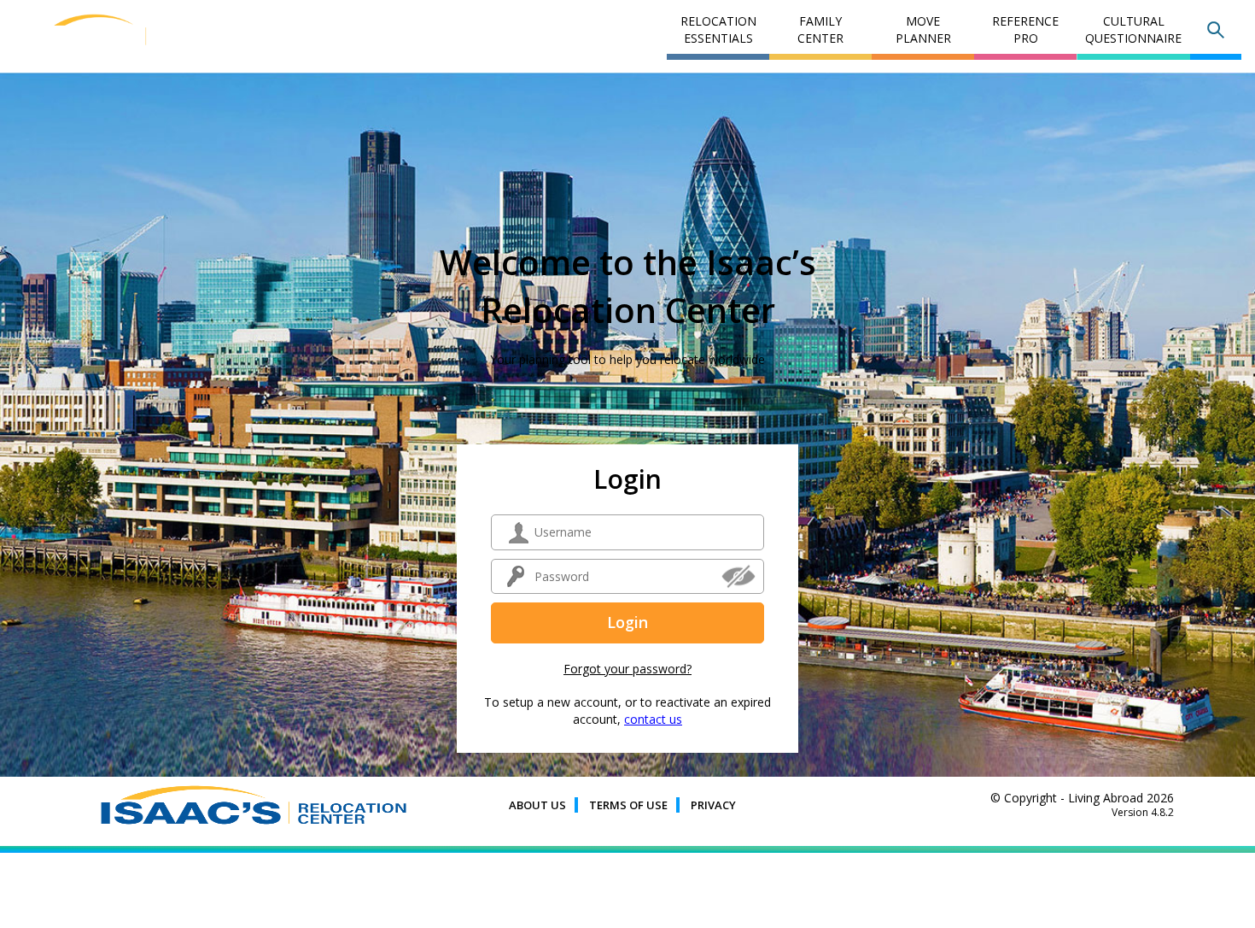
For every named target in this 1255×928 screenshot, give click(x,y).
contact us (653, 719)
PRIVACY (713, 805)
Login (627, 622)
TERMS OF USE (628, 805)
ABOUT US (537, 805)
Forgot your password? (627, 669)
